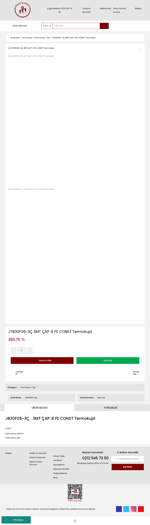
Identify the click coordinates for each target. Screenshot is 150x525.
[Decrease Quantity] (14, 350)
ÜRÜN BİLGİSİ (39, 408)
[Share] (141, 53)
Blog (55, 477)
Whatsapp (18, 519)
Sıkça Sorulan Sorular (119, 10)
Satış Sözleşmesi (37, 457)
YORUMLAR (110, 408)
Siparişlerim (59, 464)
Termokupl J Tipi (28, 387)
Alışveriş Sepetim (61, 469)
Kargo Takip (59, 456)
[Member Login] (122, 26)
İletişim (138, 8)
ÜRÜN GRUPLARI (19, 25)
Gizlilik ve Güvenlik (37, 453)
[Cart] (139, 26)
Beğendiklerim (60, 473)
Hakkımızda (105, 8)
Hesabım (57, 460)
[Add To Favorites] (141, 48)
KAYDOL (127, 466)
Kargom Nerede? (86, 10)
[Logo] (22, 10)
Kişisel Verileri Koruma (35, 463)
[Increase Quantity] (30, 350)
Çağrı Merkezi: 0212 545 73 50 (59, 10)
